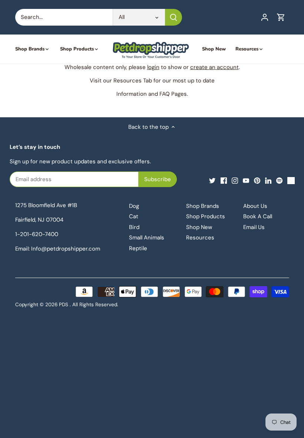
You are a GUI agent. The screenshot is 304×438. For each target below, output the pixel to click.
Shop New (199, 227)
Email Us (254, 227)
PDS (63, 304)
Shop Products (205, 216)
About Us (255, 206)
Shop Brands (202, 206)
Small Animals (146, 237)
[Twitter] (212, 180)
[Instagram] (235, 180)
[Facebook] (224, 180)
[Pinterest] (257, 180)
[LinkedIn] (268, 180)
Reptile (138, 248)
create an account (214, 67)
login (153, 67)
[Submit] (173, 17)
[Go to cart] (281, 17)
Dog (134, 206)
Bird (134, 227)
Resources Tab (132, 80)
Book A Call (257, 216)
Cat (133, 216)
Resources (200, 237)
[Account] (265, 17)
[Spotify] (279, 180)
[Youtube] (246, 180)
